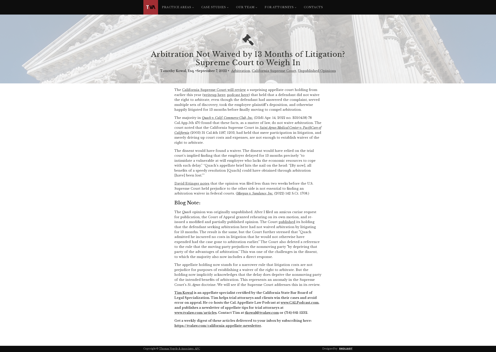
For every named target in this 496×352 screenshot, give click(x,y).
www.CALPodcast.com (300, 302)
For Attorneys (279, 7)
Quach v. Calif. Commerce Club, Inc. (227, 118)
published (287, 222)
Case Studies (213, 7)
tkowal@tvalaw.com (262, 313)
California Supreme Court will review (214, 90)
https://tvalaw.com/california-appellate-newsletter (217, 326)
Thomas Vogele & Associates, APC (179, 348)
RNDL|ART (346, 348)
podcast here (238, 95)
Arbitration (240, 71)
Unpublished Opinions (317, 71)
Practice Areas (176, 7)
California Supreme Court (274, 71)
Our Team (245, 7)
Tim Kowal (183, 293)
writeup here (214, 95)
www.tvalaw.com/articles (195, 313)
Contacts (313, 7)
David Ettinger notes (191, 183)
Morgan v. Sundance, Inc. (255, 193)
